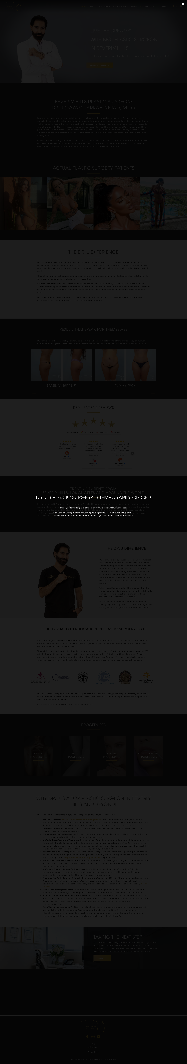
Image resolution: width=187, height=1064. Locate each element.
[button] (183, 4)
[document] (93, 532)
